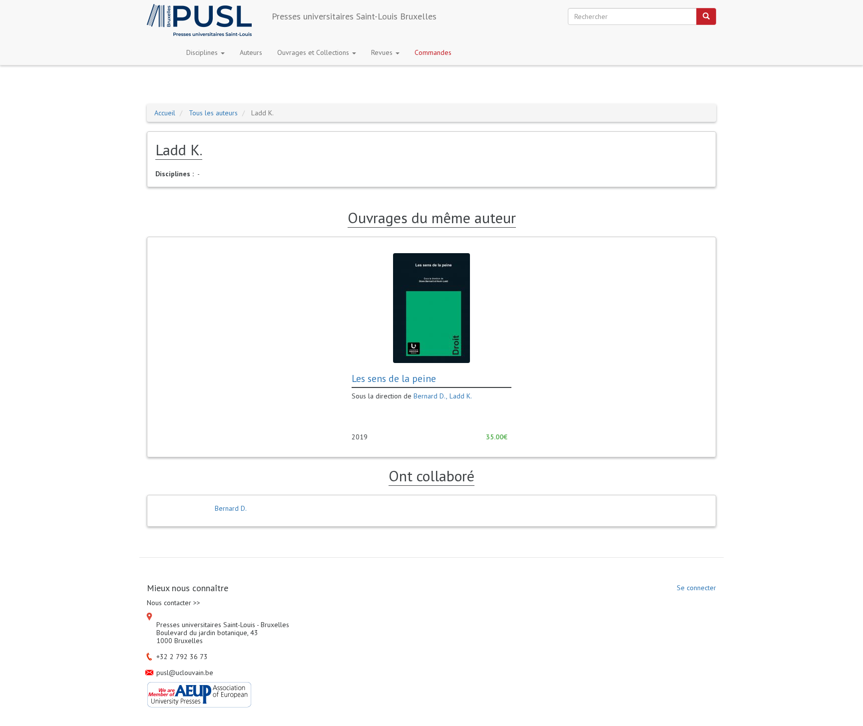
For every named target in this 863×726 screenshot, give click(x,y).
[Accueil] (203, 20)
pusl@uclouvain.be (184, 673)
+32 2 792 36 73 (182, 657)
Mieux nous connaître (187, 588)
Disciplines (203, 52)
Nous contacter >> (173, 602)
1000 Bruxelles (179, 641)
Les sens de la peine (394, 378)
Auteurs (251, 52)
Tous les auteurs (213, 112)
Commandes (433, 52)
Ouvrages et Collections (314, 52)
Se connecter (696, 587)
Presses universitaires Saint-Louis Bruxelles (354, 16)
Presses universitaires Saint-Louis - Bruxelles (222, 625)
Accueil (164, 112)
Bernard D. (430, 395)
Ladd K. (460, 395)
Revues (383, 52)
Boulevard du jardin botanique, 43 (207, 633)
